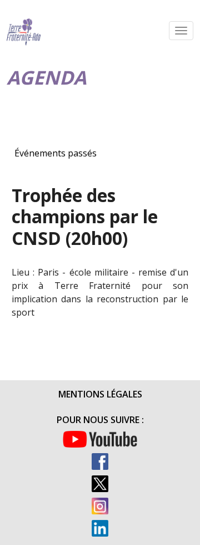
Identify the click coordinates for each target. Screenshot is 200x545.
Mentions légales (100, 394)
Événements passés (55, 153)
